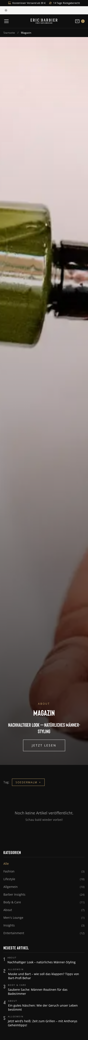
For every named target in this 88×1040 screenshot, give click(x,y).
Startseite (9, 32)
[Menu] (6, 21)
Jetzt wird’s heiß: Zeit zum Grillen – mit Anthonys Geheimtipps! (42, 1023)
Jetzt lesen (44, 745)
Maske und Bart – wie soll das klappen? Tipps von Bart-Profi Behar (43, 976)
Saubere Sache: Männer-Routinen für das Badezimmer (37, 992)
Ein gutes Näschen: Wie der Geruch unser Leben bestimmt (43, 1007)
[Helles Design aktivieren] (6, 10)
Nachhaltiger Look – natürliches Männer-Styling (41, 962)
